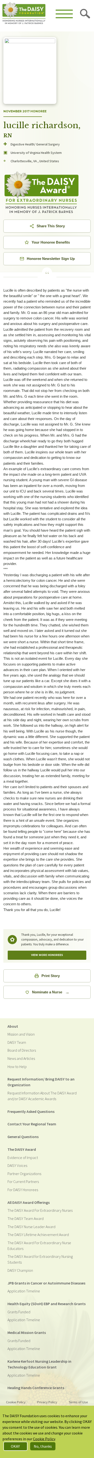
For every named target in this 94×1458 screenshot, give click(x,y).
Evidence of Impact (22, 1157)
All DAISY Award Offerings (28, 1202)
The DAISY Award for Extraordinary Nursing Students (40, 1259)
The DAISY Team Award (25, 1218)
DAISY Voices (17, 1165)
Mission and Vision (21, 1034)
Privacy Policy (47, 1402)
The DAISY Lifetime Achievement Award (38, 1234)
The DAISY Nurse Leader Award (31, 1226)
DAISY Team (16, 1042)
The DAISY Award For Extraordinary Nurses (40, 1210)
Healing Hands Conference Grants (35, 1387)
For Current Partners (23, 1181)
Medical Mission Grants (26, 1332)
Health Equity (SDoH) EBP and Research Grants (46, 1303)
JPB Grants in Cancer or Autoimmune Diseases (46, 1283)
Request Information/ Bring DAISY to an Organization (40, 1082)
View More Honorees (47, 955)
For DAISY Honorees (22, 1189)
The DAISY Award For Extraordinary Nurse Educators (39, 1245)
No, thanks (43, 1446)
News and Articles (21, 1058)
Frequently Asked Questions (30, 1111)
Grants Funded (18, 1311)
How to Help (17, 1066)
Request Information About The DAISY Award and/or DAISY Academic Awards (42, 1096)
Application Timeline (23, 1291)
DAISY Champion (20, 1270)
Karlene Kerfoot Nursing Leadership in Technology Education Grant (39, 1364)
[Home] (24, 14)
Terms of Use (78, 1402)
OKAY (15, 1446)
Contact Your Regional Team (31, 1124)
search (85, 14)
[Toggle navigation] (64, 13)
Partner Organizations (24, 1173)
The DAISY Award (21, 1149)
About (12, 1026)
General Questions (23, 1136)
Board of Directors (21, 1050)
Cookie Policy (16, 1402)
